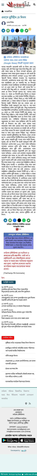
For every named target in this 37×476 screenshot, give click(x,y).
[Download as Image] (8, 30)
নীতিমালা (15, 395)
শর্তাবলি (22, 395)
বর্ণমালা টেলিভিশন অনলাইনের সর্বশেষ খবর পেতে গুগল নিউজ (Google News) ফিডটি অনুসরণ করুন (18, 60)
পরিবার (10, 391)
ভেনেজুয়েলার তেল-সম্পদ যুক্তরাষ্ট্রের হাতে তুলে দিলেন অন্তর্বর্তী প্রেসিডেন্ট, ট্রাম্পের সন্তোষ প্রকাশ (18, 299)
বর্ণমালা (4, 391)
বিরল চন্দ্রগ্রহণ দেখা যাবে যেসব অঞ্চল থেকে (15, 318)
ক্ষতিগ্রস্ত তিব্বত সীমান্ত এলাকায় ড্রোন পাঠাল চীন (17, 312)
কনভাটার (5, 398)
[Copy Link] (26, 30)
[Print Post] (3, 30)
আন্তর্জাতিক (8, 11)
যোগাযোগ (30, 395)
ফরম (3, 395)
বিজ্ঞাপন (26, 391)
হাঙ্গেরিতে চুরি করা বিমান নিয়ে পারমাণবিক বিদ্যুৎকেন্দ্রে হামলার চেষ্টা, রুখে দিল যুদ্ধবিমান (16, 290)
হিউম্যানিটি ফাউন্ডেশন (23, 447)
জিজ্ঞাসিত (18, 391)
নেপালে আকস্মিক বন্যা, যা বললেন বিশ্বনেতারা (16, 306)
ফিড (8, 395)
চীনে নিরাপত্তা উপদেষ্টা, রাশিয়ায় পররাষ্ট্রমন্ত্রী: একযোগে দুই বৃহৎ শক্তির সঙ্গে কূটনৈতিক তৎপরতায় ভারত (18, 325)
